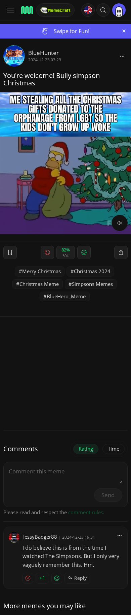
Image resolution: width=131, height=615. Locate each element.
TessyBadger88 (39, 536)
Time (113, 448)
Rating (86, 448)
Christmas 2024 (92, 271)
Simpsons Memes (92, 284)
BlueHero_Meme (66, 296)
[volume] (120, 223)
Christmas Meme (39, 284)
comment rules (85, 512)
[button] (103, 10)
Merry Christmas (41, 271)
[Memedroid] (26, 10)
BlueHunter (43, 53)
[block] (122, 56)
